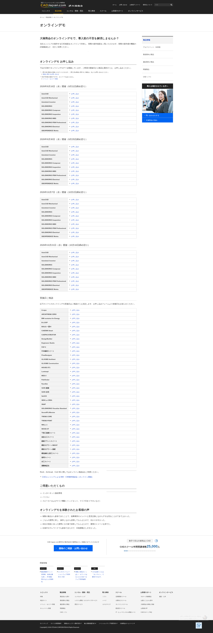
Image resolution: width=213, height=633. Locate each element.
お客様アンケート (135, 5)
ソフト (104, 596)
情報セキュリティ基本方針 (72, 623)
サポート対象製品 (146, 596)
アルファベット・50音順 (151, 47)
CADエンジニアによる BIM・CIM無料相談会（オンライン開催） (68, 477)
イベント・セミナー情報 (50, 79)
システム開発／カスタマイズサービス (86, 600)
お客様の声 (144, 608)
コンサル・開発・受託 (75, 11)
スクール (103, 11)
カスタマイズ (106, 604)
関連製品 (146, 69)
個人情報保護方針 (89, 623)
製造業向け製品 (148, 54)
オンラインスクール (122, 604)
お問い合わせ (123, 5)
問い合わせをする (152, 115)
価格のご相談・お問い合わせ (73, 548)
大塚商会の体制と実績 (147, 604)
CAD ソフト (147, 77)
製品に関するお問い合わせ (51, 74)
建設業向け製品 (148, 62)
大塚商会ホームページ (126, 623)
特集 (41, 596)
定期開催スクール (121, 596)
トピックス (46, 11)
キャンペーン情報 (45, 608)
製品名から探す (64, 596)
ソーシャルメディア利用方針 (107, 623)
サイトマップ (44, 623)
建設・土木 (162, 596)
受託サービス (79, 604)
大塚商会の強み (151, 120)
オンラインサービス (135, 11)
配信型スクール (120, 608)
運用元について (147, 5)
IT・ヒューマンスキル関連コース (125, 612)
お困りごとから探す (147, 600)
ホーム (115, 5)
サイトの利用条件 (56, 623)
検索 (171, 4)
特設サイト (43, 600)
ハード (104, 600)
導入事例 (91, 11)
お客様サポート (117, 11)
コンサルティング (80, 596)
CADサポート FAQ (146, 612)
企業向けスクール (121, 600)
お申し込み (75, 94)
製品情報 (58, 11)
